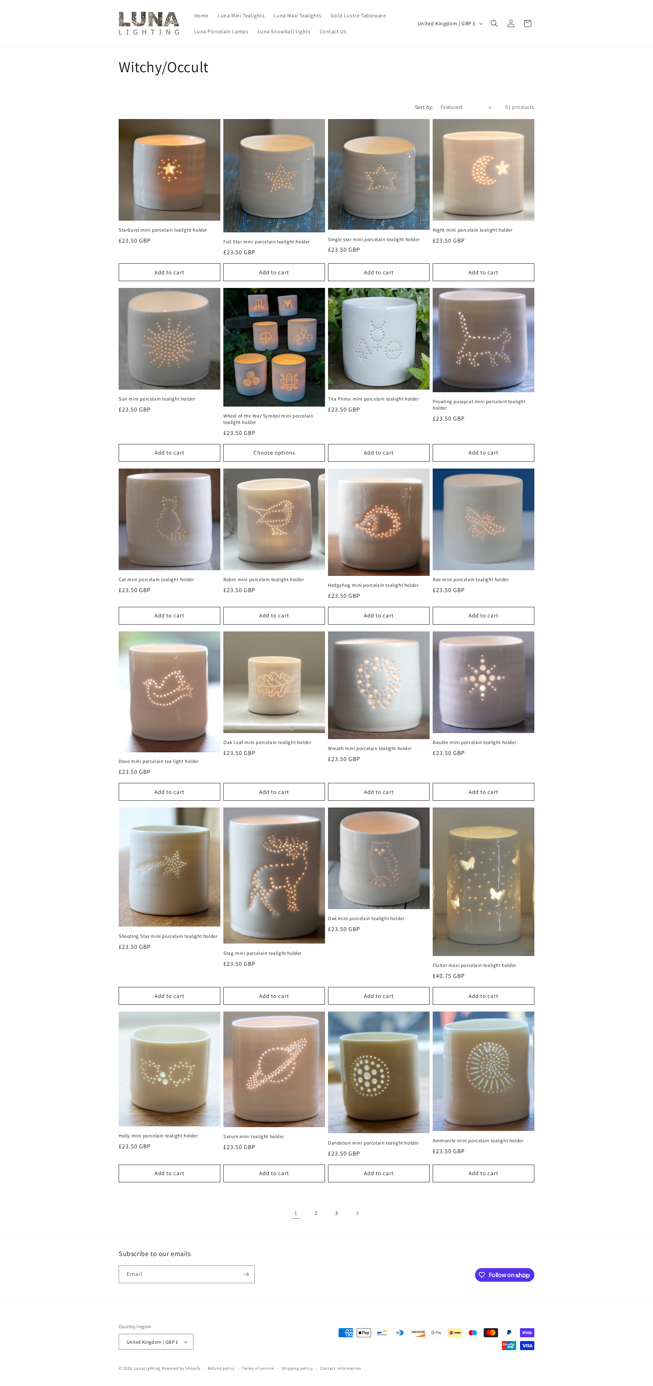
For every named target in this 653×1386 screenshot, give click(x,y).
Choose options (274, 452)
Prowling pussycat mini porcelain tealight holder (479, 405)
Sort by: (424, 107)
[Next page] (357, 1213)
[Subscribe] (246, 1274)
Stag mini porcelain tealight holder (262, 953)
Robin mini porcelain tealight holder (263, 580)
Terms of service (258, 1368)
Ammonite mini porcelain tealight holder (478, 1141)
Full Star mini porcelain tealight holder (266, 242)
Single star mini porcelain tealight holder (373, 240)
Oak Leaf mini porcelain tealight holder (267, 742)
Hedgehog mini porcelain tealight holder (373, 585)
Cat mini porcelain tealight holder (156, 580)
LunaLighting (147, 1368)
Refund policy (221, 1368)
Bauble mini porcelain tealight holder (474, 742)
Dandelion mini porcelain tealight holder (373, 1143)
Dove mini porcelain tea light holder (159, 761)
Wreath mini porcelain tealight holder (370, 749)
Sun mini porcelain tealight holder (157, 399)
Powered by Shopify (181, 1368)
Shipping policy (297, 1368)
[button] (494, 23)
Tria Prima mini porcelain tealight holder (373, 399)
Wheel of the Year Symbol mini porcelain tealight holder (268, 419)
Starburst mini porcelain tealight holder (163, 230)
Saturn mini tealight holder (253, 1137)
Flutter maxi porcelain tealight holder (474, 965)
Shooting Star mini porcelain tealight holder (168, 936)
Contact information (340, 1368)
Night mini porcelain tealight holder (473, 230)
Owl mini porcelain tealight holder (366, 919)
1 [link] (295, 1213)
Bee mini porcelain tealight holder (471, 580)
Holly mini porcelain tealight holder (158, 1136)
